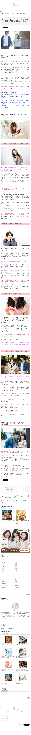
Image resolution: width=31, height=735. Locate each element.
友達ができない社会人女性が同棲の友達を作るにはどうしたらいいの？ (22, 522)
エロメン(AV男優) (5, 574)
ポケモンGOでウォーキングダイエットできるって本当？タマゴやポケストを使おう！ (7, 644)
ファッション (17, 583)
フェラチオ (4, 585)
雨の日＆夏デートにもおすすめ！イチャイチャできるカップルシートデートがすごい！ (22, 670)
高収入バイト (4, 587)
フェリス (15, 732)
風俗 (3, 577)
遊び (16, 562)
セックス (4, 560)
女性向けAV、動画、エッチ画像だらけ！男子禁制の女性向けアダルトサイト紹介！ (22, 657)
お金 (16, 566)
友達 (3, 570)
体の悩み (4, 562)
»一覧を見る (27, 594)
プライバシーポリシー (6, 718)
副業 (16, 564)
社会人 (3, 581)
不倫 (16, 589)
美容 (3, 568)
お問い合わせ (4, 720)
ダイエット (4, 583)
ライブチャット (5, 592)
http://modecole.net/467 (14, 107)
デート (16, 568)
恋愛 (12, 489)
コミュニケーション (19, 572)
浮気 (16, 581)
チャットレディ (18, 592)
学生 (3, 579)
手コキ (16, 585)
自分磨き (17, 587)
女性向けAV (17, 574)
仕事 (3, 572)
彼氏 (8, 489)
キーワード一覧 (4, 716)
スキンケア (17, 579)
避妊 (16, 577)
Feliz (15, 4)
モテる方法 (4, 589)
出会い (4, 489)
